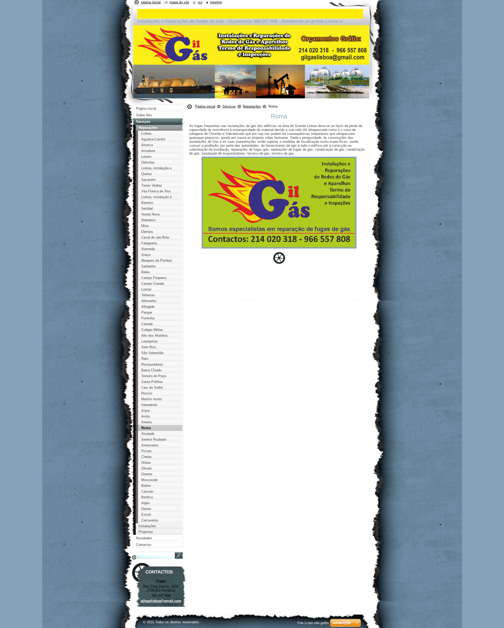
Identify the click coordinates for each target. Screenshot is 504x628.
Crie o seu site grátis (313, 623)
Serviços (229, 106)
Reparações (252, 106)
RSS (200, 2)
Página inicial (205, 106)
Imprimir (216, 2)
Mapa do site (179, 2)
